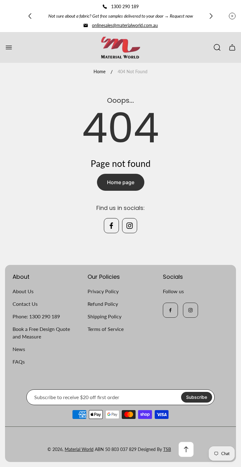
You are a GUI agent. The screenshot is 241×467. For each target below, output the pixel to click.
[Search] (217, 47)
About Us (23, 291)
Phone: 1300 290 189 (36, 316)
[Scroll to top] (186, 449)
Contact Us (25, 304)
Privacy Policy (103, 291)
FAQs (19, 362)
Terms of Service (106, 329)
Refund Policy (103, 304)
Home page (120, 182)
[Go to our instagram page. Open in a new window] (129, 225)
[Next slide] (211, 16)
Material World (79, 449)
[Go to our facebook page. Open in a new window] (111, 225)
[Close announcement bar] (232, 16)
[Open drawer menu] (9, 47)
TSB (167, 449)
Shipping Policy (104, 316)
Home (99, 71)
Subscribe (196, 397)
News (19, 349)
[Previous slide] (30, 16)
